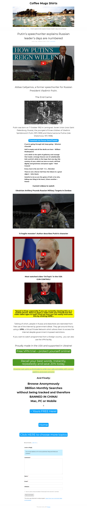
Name (26, 476)
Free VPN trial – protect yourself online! (43, 351)
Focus (48, 507)
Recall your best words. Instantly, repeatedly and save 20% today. (43, 362)
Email (26, 481)
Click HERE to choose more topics (43, 434)
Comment (27, 457)
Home (43, 424)
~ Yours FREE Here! (43, 411)
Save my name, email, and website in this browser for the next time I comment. (42, 491)
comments (52, 41)
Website (26, 486)
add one (34, 442)
